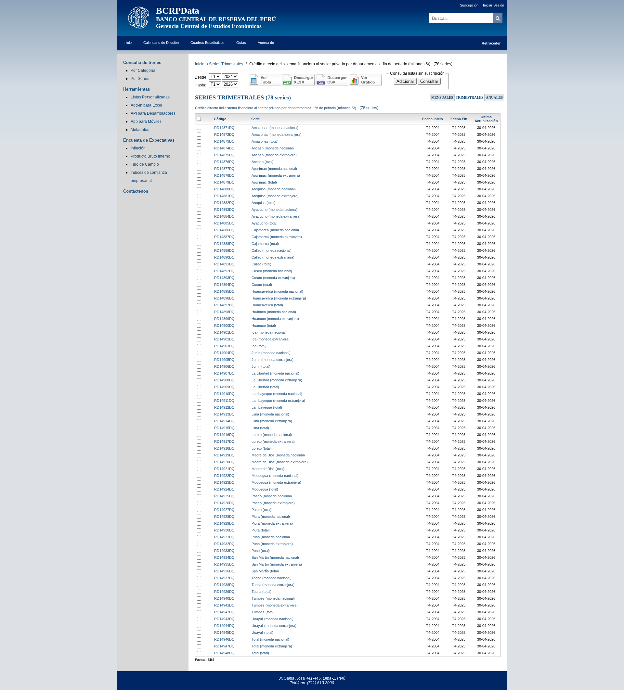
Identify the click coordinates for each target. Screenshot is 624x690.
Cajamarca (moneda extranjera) (277, 237)
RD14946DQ (224, 639)
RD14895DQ (224, 291)
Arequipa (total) (264, 203)
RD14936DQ (224, 571)
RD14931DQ (224, 537)
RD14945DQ (224, 632)
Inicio (128, 43)
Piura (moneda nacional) (271, 516)
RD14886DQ (224, 230)
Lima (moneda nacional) (270, 414)
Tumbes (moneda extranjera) (275, 605)
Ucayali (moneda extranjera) (274, 626)
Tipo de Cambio (145, 164)
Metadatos (140, 129)
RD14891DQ (224, 264)
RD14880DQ (224, 189)
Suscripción (469, 5)
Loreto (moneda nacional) (272, 435)
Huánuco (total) (264, 325)
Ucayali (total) (262, 632)
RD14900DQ (224, 325)
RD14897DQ (224, 305)
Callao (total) (261, 264)
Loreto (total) (262, 448)
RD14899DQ (224, 319)
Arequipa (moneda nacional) (274, 189)
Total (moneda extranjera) (272, 646)
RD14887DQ (224, 237)
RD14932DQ (224, 544)
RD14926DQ (224, 503)
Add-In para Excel (146, 105)
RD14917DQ (224, 441)
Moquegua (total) (265, 489)
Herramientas (136, 89)
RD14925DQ (224, 496)
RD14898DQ (224, 312)
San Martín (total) (265, 571)
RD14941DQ (224, 605)
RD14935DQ (224, 564)
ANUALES (494, 97)
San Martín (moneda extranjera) (277, 564)
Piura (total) (261, 530)
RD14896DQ (224, 298)
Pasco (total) (262, 510)
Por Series (140, 78)
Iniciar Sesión (493, 5)
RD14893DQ (224, 278)
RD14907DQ (224, 373)
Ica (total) (259, 346)
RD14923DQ (224, 482)
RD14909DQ (224, 387)
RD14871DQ (224, 128)
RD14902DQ (224, 339)
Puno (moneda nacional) (271, 537)
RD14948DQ (224, 653)
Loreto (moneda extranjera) (273, 441)
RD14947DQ (224, 646)
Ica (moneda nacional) (269, 332)
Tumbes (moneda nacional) (273, 598)
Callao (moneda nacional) (272, 250)
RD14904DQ (224, 353)
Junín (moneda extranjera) (272, 360)
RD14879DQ (224, 182)
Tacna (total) (261, 592)
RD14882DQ (224, 203)
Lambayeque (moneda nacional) (277, 394)
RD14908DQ (224, 380)
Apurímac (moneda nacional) (274, 169)
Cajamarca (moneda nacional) (275, 230)
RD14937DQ (224, 578)
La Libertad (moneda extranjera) (277, 380)
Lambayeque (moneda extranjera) (278, 400)
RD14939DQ (224, 592)
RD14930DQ (224, 530)
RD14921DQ (224, 469)
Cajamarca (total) (265, 244)
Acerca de (266, 43)
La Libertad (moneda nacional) (275, 373)
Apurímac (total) (264, 182)
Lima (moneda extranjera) (272, 421)
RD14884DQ (224, 216)
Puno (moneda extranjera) (272, 544)
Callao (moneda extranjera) (273, 257)
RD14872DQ (224, 134)
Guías (241, 43)
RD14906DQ (224, 366)
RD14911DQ (224, 400)
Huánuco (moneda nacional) (274, 312)
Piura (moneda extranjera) (272, 523)
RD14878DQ (224, 175)
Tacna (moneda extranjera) (273, 585)
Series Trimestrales (226, 64)
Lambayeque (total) (267, 407)
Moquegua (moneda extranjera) (276, 482)
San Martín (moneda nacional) (275, 557)
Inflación (138, 148)
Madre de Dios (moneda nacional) (278, 455)
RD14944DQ (224, 626)
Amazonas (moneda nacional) (275, 128)
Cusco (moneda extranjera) (273, 278)
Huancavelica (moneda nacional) (277, 291)
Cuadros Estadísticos (207, 43)
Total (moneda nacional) (270, 639)
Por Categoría (143, 70)
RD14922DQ (224, 476)
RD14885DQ (224, 223)
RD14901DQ (224, 332)
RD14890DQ (224, 257)
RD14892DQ (224, 271)
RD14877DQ (224, 169)
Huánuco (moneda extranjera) (275, 319)
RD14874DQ (224, 148)
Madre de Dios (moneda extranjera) (280, 462)
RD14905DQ (224, 360)
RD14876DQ (224, 162)
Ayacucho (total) (265, 223)
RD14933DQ (224, 551)
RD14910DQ (224, 394)
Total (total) (260, 653)
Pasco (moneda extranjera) (273, 503)
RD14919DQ (224, 455)
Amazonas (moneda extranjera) (277, 134)
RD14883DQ (224, 209)
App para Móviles (146, 121)
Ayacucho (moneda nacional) (275, 209)
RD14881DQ (224, 196)
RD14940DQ (224, 598)
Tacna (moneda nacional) (272, 578)
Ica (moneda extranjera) (271, 339)
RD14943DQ (224, 619)
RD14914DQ (224, 421)
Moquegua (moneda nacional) (275, 476)
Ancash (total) (263, 162)
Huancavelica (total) (267, 305)
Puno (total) (261, 551)
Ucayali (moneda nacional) (272, 619)
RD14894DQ (224, 285)
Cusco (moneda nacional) (272, 271)
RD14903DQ (224, 346)
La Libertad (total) (265, 387)
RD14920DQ (224, 462)
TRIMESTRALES (469, 97)
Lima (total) (260, 428)
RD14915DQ (224, 428)
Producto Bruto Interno (150, 156)
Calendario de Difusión (161, 43)
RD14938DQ (224, 585)
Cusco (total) (262, 285)
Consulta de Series (142, 62)
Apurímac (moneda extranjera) (276, 175)
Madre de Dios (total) (268, 469)
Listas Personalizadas (150, 97)
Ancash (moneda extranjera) (274, 155)
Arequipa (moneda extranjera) (275, 196)
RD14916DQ (224, 435)
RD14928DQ (224, 516)
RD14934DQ (224, 557)
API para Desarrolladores (153, 113)
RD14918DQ (224, 448)
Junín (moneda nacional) (271, 353)
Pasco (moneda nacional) (272, 496)
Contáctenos (135, 191)
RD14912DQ (224, 407)
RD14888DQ (224, 244)
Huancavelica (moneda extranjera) (279, 298)
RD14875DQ (224, 155)
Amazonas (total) (265, 141)
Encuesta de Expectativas (149, 140)
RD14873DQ (224, 141)
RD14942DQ (224, 612)
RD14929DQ (224, 523)
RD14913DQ (224, 414)
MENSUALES (442, 97)
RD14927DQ (224, 510)
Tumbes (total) (263, 612)
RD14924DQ (224, 489)
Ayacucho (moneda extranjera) (276, 216)
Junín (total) (261, 366)
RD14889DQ (224, 250)
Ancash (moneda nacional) (273, 148)
